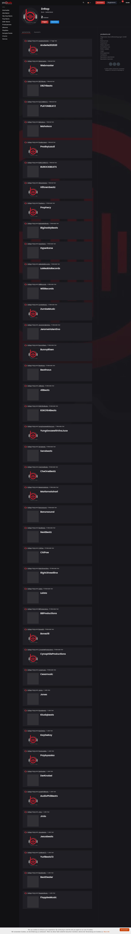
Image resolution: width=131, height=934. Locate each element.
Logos (102, 51)
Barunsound (42, 507)
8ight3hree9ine (43, 568)
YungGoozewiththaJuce (46, 426)
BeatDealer (42, 873)
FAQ (101, 39)
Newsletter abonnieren (107, 57)
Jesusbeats (42, 832)
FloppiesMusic (43, 893)
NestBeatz (41, 528)
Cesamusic (42, 670)
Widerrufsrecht (105, 45)
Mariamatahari (43, 487)
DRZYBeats (42, 81)
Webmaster (42, 61)
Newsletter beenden (106, 59)
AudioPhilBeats (43, 791)
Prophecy (41, 203)
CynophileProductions (45, 649)
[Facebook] (114, 64)
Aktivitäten (26, 32)
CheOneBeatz (43, 467)
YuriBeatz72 (42, 852)
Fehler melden (104, 49)
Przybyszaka (42, 751)
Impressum (103, 43)
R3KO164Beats (43, 406)
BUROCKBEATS (43, 162)
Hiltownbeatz (42, 183)
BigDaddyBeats (43, 223)
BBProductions (43, 609)
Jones (40, 690)
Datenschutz (104, 41)
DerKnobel (42, 771)
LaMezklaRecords (44, 264)
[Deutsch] (88, 2)
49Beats (41, 386)
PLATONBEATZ (43, 102)
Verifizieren (103, 55)
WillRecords (42, 284)
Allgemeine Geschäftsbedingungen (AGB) (113, 37)
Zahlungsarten (104, 53)
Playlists (37, 32)
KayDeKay (41, 731)
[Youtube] (118, 64)
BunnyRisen (42, 345)
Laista (40, 589)
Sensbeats (42, 446)
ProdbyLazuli (42, 142)
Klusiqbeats (42, 710)
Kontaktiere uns (105, 47)
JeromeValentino (44, 325)
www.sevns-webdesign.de (117, 70)
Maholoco (41, 122)
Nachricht (54, 22)
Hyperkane (42, 244)
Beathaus (41, 365)
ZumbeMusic (42, 304)
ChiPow (41, 548)
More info (106, 931)
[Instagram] (110, 64)
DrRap (30, 41)
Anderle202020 (43, 41)
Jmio (40, 812)
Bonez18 (41, 629)
